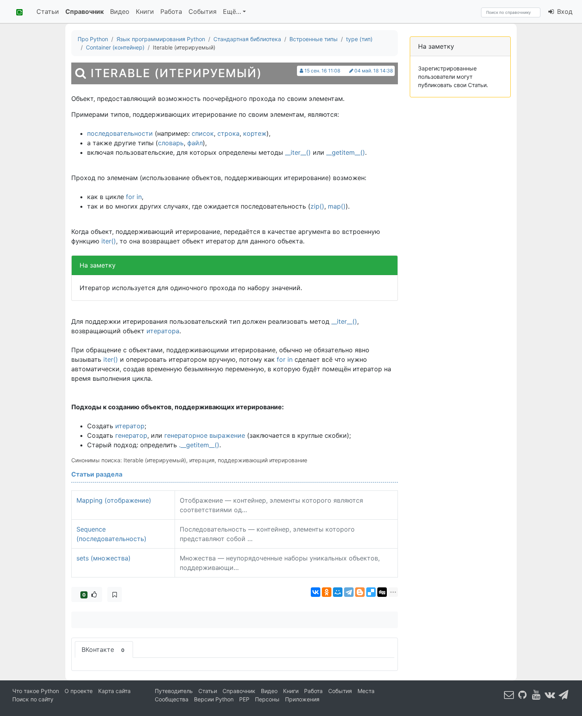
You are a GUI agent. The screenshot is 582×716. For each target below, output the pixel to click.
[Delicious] (371, 592)
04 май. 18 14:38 (373, 71)
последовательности (120, 133)
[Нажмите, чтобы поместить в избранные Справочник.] (114, 594)
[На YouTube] (536, 694)
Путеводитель (174, 691)
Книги (145, 11)
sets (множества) (103, 558)
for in (134, 197)
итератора (162, 331)
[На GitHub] (522, 694)
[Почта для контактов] (509, 694)
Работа (171, 11)
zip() (317, 206)
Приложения (302, 699)
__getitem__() (345, 152)
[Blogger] (360, 592)
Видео (119, 11)
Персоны (267, 699)
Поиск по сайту (32, 699)
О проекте (79, 691)
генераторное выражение (204, 435)
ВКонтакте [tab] (103, 649)
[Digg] (382, 592)
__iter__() (298, 152)
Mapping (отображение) (113, 500)
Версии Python (214, 699)
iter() (108, 241)
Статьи (47, 11)
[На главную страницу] (16, 11)
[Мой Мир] (337, 592)
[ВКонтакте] (315, 592)
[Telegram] (349, 592)
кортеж (254, 133)
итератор (130, 426)
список (203, 133)
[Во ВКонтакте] (550, 694)
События (202, 11)
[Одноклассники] (326, 592)
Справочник (84, 11)
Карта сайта (114, 691)
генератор (131, 435)
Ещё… (232, 11)
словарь (171, 143)
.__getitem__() (199, 445)
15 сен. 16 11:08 (322, 71)
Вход (563, 11)
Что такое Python (35, 691)
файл (195, 143)
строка (228, 133)
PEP (244, 699)
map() (337, 206)
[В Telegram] (563, 694)
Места (366, 691)
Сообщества (171, 699)
